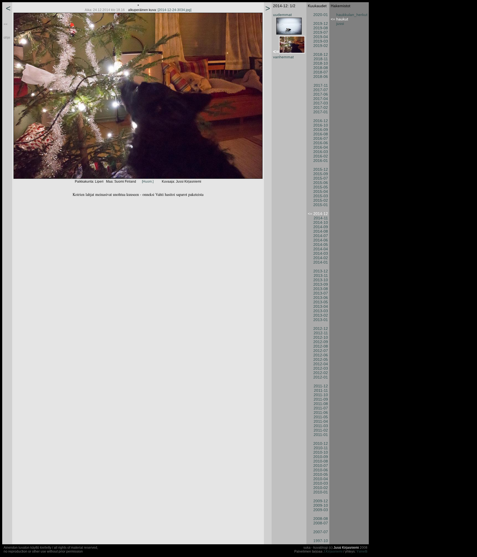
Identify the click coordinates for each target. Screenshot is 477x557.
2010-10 (320, 452)
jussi (340, 23)
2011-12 (321, 386)
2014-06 (320, 240)
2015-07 (320, 178)
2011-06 (321, 412)
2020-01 (320, 14)
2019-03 (320, 41)
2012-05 (320, 359)
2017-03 (320, 103)
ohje (7, 38)
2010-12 (320, 443)
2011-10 (321, 395)
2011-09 (321, 399)
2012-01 (320, 377)
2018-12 (320, 54)
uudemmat (282, 14)
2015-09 (320, 174)
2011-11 (321, 390)
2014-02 (320, 258)
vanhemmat (283, 57)
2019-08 (320, 28)
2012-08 (320, 346)
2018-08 (320, 67)
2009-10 (320, 505)
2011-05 (321, 417)
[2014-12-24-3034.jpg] (174, 10)
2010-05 (320, 474)
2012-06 (320, 355)
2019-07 (320, 32)
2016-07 (320, 138)
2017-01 (320, 112)
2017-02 (320, 107)
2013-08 (320, 289)
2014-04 (320, 249)
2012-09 (320, 342)
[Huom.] (147, 181)
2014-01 (320, 262)
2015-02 (320, 200)
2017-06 (320, 94)
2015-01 (320, 205)
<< (5, 24)
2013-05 (320, 302)
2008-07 (320, 523)
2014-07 (320, 235)
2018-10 (320, 63)
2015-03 (320, 196)
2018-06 (320, 76)
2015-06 (320, 182)
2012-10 (320, 337)
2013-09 (320, 284)
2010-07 (320, 465)
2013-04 (320, 306)
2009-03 (320, 510)
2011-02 (321, 430)
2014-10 (320, 222)
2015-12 (320, 169)
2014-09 (320, 227)
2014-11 (321, 218)
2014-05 (320, 244)
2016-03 (320, 151)
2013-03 (320, 311)
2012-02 (320, 373)
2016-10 (320, 125)
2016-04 (320, 147)
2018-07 (320, 72)
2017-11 (321, 85)
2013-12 (320, 271)
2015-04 (320, 191)
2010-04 (320, 479)
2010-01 (320, 492)
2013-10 (320, 280)
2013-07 (320, 293)
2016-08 (320, 134)
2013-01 (320, 319)
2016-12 (320, 121)
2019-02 (320, 45)
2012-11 (321, 333)
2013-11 (321, 275)
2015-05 (320, 187)
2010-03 (320, 483)
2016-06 (320, 143)
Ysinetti (361, 551)
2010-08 (320, 461)
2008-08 (320, 518)
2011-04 (321, 421)
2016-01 (320, 160)
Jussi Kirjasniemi (346, 548)
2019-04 (320, 37)
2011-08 (321, 403)
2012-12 (320, 328)
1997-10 (320, 540)
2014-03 (320, 253)
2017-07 (320, 90)
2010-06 (320, 470)
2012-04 (320, 364)
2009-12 (320, 501)
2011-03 (321, 426)
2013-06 (320, 297)
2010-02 (320, 487)
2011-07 (321, 408)
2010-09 (320, 456)
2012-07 (320, 350)
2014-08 (320, 231)
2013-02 (320, 315)
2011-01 (321, 434)
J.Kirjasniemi (333, 551)
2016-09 (320, 129)
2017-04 (320, 98)
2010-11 (321, 448)
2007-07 (320, 532)
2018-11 (321, 59)
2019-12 (320, 23)
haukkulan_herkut (351, 14)
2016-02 (320, 156)
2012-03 (320, 368)
